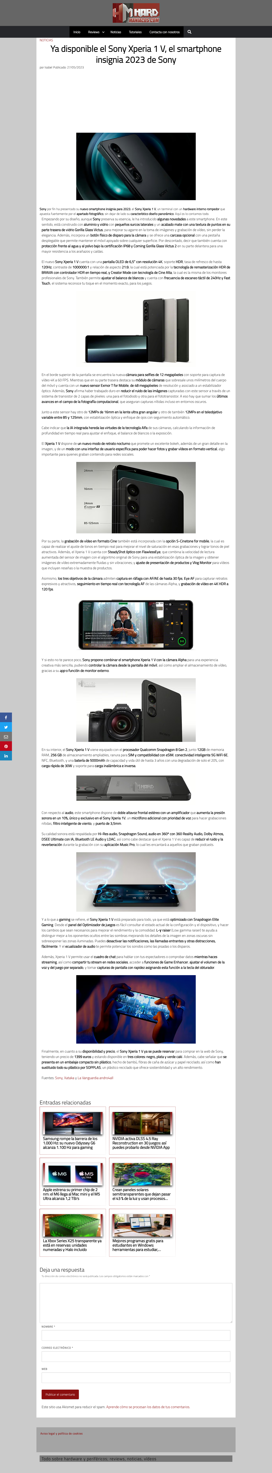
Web (44, 1369)
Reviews (93, 32)
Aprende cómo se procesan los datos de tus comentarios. (148, 1407)
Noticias (116, 32)
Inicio (76, 32)
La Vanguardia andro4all (95, 1078)
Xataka (69, 1078)
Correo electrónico (57, 1348)
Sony (59, 1078)
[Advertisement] (136, 103)
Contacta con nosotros (165, 32)
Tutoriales (135, 32)
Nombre (48, 1327)
